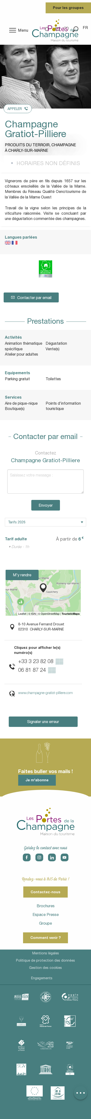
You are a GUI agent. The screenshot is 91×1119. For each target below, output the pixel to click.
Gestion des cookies (45, 968)
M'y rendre (22, 575)
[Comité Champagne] (21, 1021)
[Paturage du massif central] (70, 1021)
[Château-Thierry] (70, 997)
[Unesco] (45, 1069)
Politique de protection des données (45, 960)
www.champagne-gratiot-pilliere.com (45, 693)
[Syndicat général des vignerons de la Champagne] (21, 1069)
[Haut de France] (45, 1021)
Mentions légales (45, 953)
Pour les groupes (68, 8)
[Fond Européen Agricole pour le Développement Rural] (35, 1093)
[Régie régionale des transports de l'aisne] (70, 1045)
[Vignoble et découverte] (70, 1069)
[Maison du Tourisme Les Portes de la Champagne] (55, 30)
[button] (85, 27)
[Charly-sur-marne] (45, 997)
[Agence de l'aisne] (21, 997)
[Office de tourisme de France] (21, 1045)
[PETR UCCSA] (45, 1045)
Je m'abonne (37, 780)
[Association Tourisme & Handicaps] (58, 1092)
